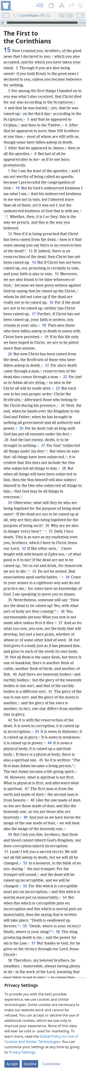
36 (63, 611)
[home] (6, 6)
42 (10, 720)
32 (24, 548)
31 (51, 531)
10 (18, 187)
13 (30, 250)
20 (10, 353)
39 (6, 657)
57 (34, 943)
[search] (80, 5)
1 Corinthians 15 (30, 15)
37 (60, 622)
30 (47, 525)
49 (26, 817)
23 (58, 388)
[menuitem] (6, 6)
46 (6, 777)
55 (25, 925)
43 (37, 731)
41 (51, 691)
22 (65, 376)
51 (6, 851)
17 (34, 313)
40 (15, 674)
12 (10, 233)
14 (34, 262)
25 (21, 428)
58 (10, 960)
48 (32, 800)
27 (43, 445)
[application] (43, 22)
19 (46, 336)
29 (10, 502)
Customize (51, 1063)
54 (65, 897)
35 (10, 599)
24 (63, 405)
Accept (12, 1063)
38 (70, 639)
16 (51, 302)
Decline (30, 1063)
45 (41, 760)
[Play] (3, 22)
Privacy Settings (22, 1052)
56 (58, 931)
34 (67, 577)
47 (27, 788)
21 (47, 365)
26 (6, 439)
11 (6, 216)
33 (34, 571)
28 (64, 468)
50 (10, 834)
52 (25, 863)
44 (50, 742)
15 (57, 273)
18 (44, 325)
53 (25, 885)
